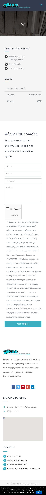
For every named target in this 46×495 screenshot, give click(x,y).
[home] (16, 351)
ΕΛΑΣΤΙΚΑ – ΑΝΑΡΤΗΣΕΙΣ (18, 464)
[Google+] (28, 387)
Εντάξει (39, 492)
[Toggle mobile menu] (42, 4)
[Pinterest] (23, 387)
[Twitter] (18, 387)
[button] (23, 428)
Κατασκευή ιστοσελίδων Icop (29, 484)
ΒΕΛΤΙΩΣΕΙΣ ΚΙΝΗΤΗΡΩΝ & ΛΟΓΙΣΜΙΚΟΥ (23, 469)
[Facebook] (13, 387)
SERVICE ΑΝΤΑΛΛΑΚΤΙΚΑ (17, 460)
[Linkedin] (32, 387)
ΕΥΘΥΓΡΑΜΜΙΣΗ (14, 456)
